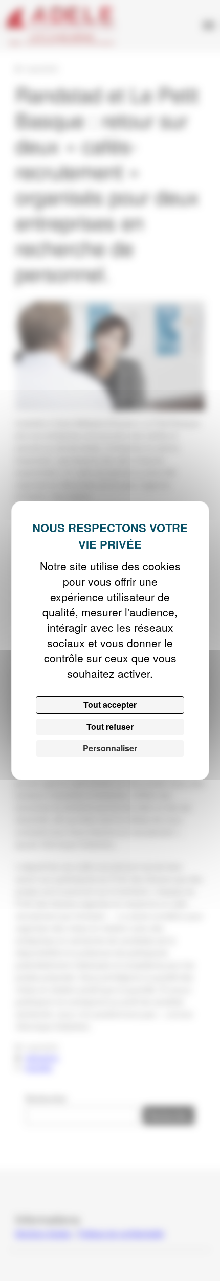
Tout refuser (110, 727)
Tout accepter (110, 705)
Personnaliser (110, 748)
